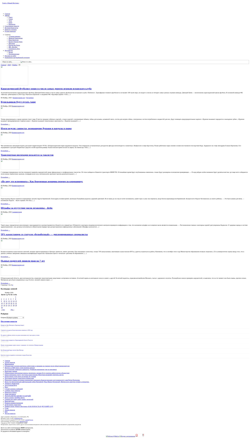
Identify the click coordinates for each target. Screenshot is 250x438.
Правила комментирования (14, 403)
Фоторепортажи (14, 54)
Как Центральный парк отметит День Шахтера (12, 350)
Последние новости (9, 321)
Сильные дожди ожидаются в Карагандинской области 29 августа (17, 340)
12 (9, 301)
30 (2, 307)
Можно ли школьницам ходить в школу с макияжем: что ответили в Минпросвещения (22, 345)
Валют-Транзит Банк (15, 42)
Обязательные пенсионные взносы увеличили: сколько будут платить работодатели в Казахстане (37, 373)
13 (11, 301)
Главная (7, 14)
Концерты (12, 24)
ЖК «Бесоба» (13, 47)
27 (11, 305)
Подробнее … (5, 124)
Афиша (7, 15)
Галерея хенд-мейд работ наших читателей (19, 399)
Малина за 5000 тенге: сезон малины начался (20, 368)
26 (9, 305)
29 (16, 305)
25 (6, 305)
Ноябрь (14, 65)
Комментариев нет (19, 98)
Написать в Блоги (11, 392)
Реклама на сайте (10, 56)
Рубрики (4, 317)
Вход (6, 387)
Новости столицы (11, 29)
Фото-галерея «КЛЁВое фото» (15, 397)
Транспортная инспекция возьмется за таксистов (27, 155)
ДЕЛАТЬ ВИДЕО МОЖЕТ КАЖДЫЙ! (18, 396)
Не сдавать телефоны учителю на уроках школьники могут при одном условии (20, 335)
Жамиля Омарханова (16, 38)
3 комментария (17, 212)
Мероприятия (9, 364)
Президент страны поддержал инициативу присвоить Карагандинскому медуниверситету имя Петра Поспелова (42, 380)
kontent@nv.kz (18, 418)
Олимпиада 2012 (14, 49)
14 (13, 301)
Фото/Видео (9, 50)
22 (16, 303)
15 (16, 301)
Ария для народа (10, 394)
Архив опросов (10, 362)
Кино (10, 22)
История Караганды (11, 28)
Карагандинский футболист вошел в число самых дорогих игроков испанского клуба (46, 88)
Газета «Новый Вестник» (10, 3)
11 (6, 301)
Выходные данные (11, 371)
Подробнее (30, 98)
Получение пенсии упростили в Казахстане (19, 378)
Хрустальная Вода (11, 385)
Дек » (12, 310)
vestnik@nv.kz (29, 420)
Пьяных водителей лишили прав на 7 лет (23, 261)
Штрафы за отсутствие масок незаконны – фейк (27, 208)
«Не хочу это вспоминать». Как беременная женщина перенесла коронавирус (42, 181)
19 (9, 303)
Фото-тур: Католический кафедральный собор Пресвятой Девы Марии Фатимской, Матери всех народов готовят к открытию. (47, 382)
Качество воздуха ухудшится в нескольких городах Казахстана (16, 355)
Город (10, 17)
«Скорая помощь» (15, 36)
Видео (11, 52)
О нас (6, 408)
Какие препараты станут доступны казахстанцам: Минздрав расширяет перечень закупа (34, 375)
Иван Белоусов (14, 40)
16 (2, 303)
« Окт (3, 310)
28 (13, 305)
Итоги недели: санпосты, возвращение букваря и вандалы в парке (36, 128)
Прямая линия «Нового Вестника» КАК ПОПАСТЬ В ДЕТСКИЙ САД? (29, 406)
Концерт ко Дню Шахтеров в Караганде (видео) (12, 325)
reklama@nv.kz (23, 421)
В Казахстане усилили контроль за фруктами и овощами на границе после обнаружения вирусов (37, 366)
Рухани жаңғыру (10, 31)
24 (4, 305)
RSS (6, 412)
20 (11, 303)
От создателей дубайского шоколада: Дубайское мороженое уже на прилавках (31, 369)
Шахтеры (12, 43)
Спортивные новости (12, 26)
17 (4, 303)
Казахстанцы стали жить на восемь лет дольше (20, 376)
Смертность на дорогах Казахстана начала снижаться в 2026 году (17, 330)
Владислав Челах (14, 45)
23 (2, 305)
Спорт (11, 19)
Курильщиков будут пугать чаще (18, 102)
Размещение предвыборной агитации (17, 57)
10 (4, 301)
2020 (9, 65)
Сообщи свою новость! (12, 390)
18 (6, 303)
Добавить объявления (12, 383)
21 (13, 303)
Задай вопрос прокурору (13, 405)
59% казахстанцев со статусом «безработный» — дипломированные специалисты (44, 234)
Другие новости (10, 413)
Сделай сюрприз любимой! (14, 389)
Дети (10, 21)
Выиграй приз (9, 401)
